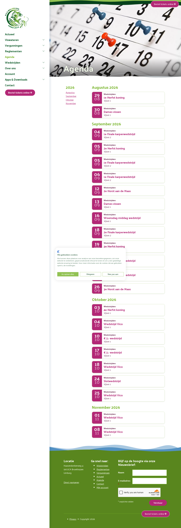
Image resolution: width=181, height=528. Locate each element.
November (71, 103)
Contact (10, 85)
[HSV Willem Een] (25, 18)
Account (10, 73)
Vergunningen (13, 45)
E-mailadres (124, 481)
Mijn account (102, 487)
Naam (121, 472)
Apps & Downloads (16, 79)
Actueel (9, 34)
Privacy (72, 519)
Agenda (9, 56)
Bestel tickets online (19, 93)
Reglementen (13, 51)
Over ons (10, 68)
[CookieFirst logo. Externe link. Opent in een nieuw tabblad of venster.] (58, 251)
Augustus (70, 92)
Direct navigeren (71, 482)
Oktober (70, 100)
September (71, 96)
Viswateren (12, 39)
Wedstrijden (12, 62)
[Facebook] (65, 519)
